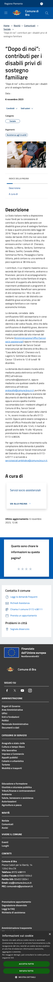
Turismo (6, 764)
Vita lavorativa (9, 750)
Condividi (10, 108)
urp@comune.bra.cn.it (20, 882)
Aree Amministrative (12, 709)
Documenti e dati (10, 727)
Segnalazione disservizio (14, 905)
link (12, 957)
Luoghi (5, 845)
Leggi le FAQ (8, 909)
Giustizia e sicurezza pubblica (17, 787)
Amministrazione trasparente (17, 928)
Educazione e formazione (14, 783)
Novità (17, 25)
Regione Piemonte (13, 3)
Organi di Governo (11, 706)
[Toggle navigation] (6, 13)
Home (6, 25)
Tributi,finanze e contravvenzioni (18, 790)
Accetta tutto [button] (26, 964)
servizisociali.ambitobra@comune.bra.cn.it (26, 460)
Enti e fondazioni (10, 717)
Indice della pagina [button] (19, 178)
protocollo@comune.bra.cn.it (19, 390)
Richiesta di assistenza (13, 912)
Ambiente (7, 794)
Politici (5, 720)
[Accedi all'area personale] (41, 3)
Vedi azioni (25, 108)
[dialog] (26, 956)
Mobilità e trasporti (12, 768)
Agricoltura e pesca (11, 805)
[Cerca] (47, 13)
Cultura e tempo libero (13, 747)
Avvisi (5, 828)
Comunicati (29, 25)
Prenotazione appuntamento (16, 902)
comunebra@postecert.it (20, 886)
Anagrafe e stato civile (13, 743)
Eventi (5, 842)
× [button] (50, 934)
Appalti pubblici (10, 757)
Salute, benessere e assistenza (17, 798)
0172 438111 (19, 872)
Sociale (7, 29)
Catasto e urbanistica (13, 761)
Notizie (5, 820)
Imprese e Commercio (13, 754)
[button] (26, 977)
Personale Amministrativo (15, 724)
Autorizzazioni (9, 801)
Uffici (4, 713)
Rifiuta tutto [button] (26, 971)
